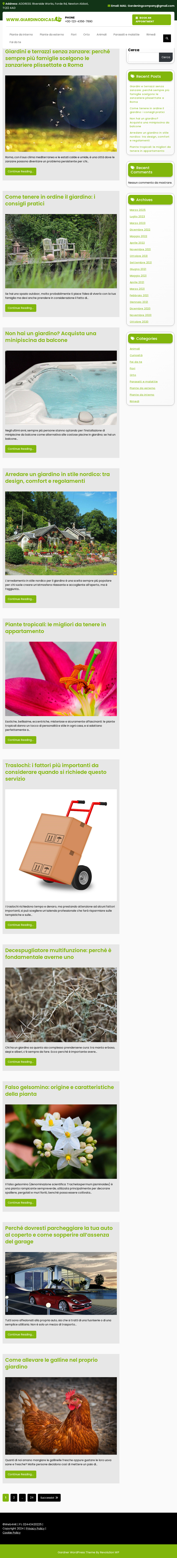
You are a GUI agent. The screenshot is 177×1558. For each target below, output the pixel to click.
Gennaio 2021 (139, 302)
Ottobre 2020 (139, 321)
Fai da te (15, 42)
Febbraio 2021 (139, 295)
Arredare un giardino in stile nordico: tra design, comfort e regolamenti (57, 478)
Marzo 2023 (138, 223)
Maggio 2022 (138, 236)
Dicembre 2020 (140, 308)
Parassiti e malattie (126, 35)
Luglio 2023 (137, 216)
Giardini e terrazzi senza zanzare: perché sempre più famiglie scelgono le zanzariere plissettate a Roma (57, 58)
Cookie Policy (12, 1533)
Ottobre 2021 (139, 256)
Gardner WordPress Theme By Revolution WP (88, 1552)
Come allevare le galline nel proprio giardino (51, 1363)
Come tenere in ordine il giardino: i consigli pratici (50, 200)
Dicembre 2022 (140, 229)
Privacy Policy (35, 1528)
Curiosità (136, 355)
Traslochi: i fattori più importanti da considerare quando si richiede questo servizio (55, 772)
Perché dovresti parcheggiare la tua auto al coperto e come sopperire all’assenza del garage (59, 1234)
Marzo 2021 (137, 289)
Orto (86, 35)
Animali (101, 35)
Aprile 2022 (137, 243)
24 (32, 1498)
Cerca (133, 49)
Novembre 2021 (140, 249)
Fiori (73, 35)
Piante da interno (21, 35)
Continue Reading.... (21, 171)
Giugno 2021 (138, 269)
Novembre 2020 (141, 315)
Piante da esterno (52, 35)
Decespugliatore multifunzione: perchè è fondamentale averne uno (58, 954)
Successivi (47, 1498)
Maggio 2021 (138, 275)
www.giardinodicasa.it (34, 19)
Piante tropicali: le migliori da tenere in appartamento (55, 628)
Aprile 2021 (137, 282)
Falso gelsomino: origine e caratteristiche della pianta (59, 1090)
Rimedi (150, 35)
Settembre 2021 (141, 262)
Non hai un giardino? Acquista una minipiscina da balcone (50, 337)
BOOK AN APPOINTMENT (145, 19)
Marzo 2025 (138, 210)
